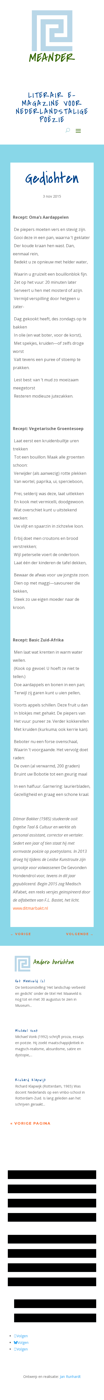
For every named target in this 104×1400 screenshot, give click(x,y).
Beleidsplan (19, 1253)
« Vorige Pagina (30, 1123)
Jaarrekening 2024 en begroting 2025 (40, 1203)
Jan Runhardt (70, 1376)
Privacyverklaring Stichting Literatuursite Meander (50, 1281)
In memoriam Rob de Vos (38, 1303)
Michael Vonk (26, 1030)
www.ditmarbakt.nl (30, 908)
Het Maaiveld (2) (30, 981)
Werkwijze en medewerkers (32, 1239)
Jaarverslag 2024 (23, 1217)
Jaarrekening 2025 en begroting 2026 (40, 1174)
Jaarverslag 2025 (23, 1188)
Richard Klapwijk (30, 1080)
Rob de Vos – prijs (31, 1317)
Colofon (16, 1267)
